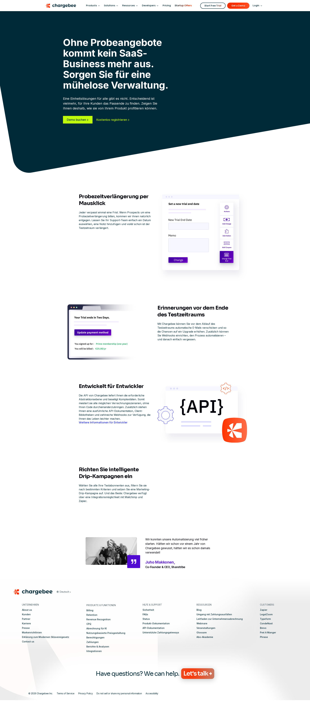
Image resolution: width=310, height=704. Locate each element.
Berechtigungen (95, 637)
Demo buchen (76, 119)
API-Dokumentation (154, 628)
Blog (199, 609)
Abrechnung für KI (96, 628)
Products (91, 5)
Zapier (263, 609)
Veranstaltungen (205, 628)
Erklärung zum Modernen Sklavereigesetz (45, 637)
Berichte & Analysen (97, 646)
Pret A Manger (268, 632)
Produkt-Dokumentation (156, 623)
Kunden (26, 614)
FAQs (145, 614)
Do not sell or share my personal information (119, 693)
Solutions (109, 5)
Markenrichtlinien (32, 632)
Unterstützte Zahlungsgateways (161, 632)
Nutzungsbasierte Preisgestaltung (105, 633)
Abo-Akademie (204, 637)
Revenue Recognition (98, 619)
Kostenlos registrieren (111, 119)
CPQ (88, 624)
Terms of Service (65, 693)
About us (27, 609)
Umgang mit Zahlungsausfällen (214, 614)
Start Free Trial (212, 5)
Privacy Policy (85, 693)
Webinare (201, 623)
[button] (63, 592)
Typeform (265, 619)
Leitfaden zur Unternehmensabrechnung (219, 619)
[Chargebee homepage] (61, 6)
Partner (26, 619)
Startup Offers (183, 5)
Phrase (264, 637)
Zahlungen (92, 642)
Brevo (263, 628)
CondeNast (266, 623)
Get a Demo (238, 5)
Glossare (201, 632)
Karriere (26, 623)
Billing (89, 610)
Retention (91, 614)
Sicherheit (148, 609)
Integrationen (94, 651)
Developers (148, 5)
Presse (26, 628)
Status (146, 619)
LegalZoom (266, 614)
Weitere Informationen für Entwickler (103, 422)
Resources (128, 5)
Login (256, 5)
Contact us (28, 641)
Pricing (167, 5)
